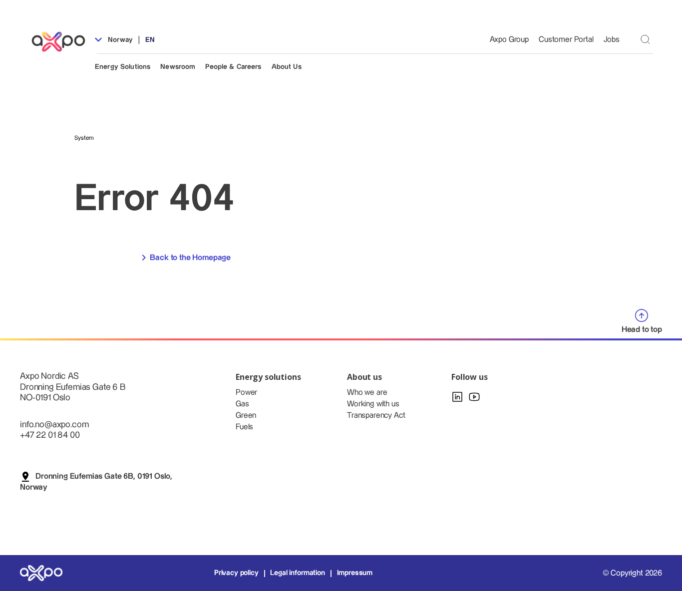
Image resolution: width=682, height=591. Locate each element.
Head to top (642, 329)
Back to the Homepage (190, 258)
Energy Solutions (122, 66)
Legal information (297, 573)
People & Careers (233, 66)
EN (150, 39)
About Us (287, 66)
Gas (242, 404)
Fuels (244, 427)
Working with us (373, 404)
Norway (119, 39)
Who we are (367, 392)
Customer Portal (566, 39)
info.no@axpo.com (54, 424)
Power (246, 392)
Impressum (355, 573)
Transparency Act (376, 415)
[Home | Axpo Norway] (63, 41)
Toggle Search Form (645, 39)
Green (246, 415)
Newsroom (177, 66)
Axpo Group (509, 39)
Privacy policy (236, 573)
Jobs (612, 39)
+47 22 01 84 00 (50, 435)
